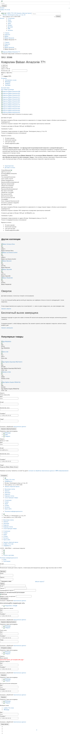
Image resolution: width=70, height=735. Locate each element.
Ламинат (7, 491)
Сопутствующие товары (11, 497)
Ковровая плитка (9, 496)
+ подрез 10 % (7, 76)
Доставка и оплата (10, 167)
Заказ (9, 23)
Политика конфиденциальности (9, 558)
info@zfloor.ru (8, 481)
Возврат (10, 25)
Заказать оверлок (6, 308)
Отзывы (7, 505)
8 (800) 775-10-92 (5, 9)
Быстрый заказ (5, 88)
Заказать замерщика (7, 328)
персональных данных (19, 426)
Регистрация (6, 561)
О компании (11, 18)
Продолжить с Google (11, 605)
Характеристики (9, 166)
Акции (9, 20)
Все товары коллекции (7, 89)
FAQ (9, 28)
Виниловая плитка (10, 489)
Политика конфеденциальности (13, 511)
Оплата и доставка (8, 555)
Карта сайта (8, 509)
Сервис (10, 21)
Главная (7, 33)
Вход (4, 559)
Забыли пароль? (39, 581)
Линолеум (7, 492)
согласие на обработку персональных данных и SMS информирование (48, 470)
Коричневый (7, 172)
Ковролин (7, 494)
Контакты (10, 30)
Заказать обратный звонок (24, 13)
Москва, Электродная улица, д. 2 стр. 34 (14, 15)
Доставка (10, 27)
